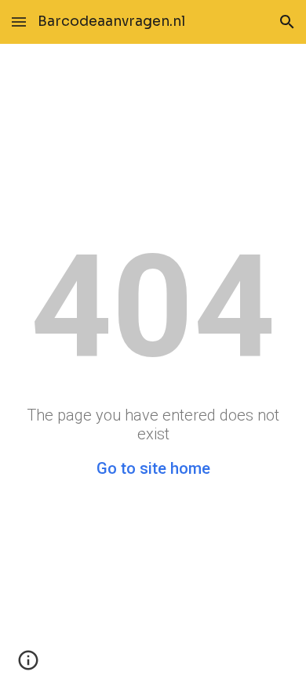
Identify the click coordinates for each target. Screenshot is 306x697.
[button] (19, 21)
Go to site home (153, 468)
